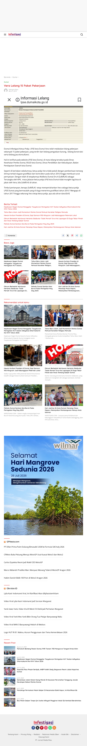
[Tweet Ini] (67, 235)
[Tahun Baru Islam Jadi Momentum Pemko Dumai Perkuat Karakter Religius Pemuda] (43, 252)
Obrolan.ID (12, 588)
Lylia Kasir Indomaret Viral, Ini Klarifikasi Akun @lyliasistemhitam (31, 593)
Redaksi (37, 734)
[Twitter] (37, 728)
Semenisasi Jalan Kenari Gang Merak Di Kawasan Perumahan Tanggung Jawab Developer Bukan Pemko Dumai (47, 681)
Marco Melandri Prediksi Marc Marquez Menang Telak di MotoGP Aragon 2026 (37, 570)
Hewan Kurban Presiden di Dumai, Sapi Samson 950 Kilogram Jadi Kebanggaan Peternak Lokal (40, 215)
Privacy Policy (26, 734)
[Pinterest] (42, 728)
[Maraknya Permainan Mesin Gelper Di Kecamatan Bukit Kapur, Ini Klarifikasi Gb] (9, 692)
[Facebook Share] (63, 235)
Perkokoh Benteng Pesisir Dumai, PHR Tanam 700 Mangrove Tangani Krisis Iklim (47, 649)
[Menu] (5, 34)
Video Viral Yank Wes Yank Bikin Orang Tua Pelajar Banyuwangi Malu (33, 616)
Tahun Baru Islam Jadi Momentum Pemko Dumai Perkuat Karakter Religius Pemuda (36, 212)
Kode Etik (65, 734)
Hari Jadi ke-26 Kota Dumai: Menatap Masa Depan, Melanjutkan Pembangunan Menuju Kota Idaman (42, 227)
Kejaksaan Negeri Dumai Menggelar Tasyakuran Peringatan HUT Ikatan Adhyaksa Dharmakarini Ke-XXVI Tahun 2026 (42, 208)
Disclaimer (75, 734)
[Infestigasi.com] (14, 34)
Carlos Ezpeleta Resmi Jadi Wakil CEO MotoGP (23, 562)
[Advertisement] (43, 16)
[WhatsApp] (50, 728)
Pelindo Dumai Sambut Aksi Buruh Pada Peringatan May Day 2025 (29, 224)
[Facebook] (33, 728)
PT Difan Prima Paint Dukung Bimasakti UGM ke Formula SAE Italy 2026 (34, 547)
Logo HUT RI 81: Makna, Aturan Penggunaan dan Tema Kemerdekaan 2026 (35, 632)
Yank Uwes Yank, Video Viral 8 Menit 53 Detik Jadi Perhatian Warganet (33, 609)
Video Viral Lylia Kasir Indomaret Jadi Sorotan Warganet (27, 601)
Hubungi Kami (44, 737)
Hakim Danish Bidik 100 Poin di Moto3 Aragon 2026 (25, 578)
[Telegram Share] (77, 235)
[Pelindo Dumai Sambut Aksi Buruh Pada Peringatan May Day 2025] (43, 277)
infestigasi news (13, 90)
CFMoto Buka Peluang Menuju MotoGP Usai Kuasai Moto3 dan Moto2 (33, 554)
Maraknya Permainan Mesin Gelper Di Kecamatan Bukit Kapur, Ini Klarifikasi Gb (47, 690)
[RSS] (54, 728)
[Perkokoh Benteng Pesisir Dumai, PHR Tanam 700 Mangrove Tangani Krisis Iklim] (9, 650)
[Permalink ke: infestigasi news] (6, 90)
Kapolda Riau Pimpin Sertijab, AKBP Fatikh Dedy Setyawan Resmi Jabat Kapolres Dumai (48, 670)
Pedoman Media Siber (50, 734)
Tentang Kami (13, 734)
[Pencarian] (81, 34)
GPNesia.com (13, 541)
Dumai (6, 82)
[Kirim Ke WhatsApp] (81, 235)
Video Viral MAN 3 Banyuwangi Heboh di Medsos (24, 624)
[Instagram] (46, 728)
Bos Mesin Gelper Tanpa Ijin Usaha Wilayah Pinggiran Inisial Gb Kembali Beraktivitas (49, 701)
